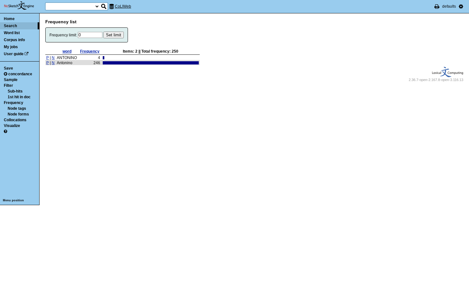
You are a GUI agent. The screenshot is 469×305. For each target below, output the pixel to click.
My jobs (11, 47)
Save (8, 68)
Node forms (18, 114)
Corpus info (14, 40)
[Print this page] (437, 6)
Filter (8, 85)
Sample (11, 80)
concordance (20, 74)
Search (10, 26)
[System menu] (461, 6)
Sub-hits (15, 91)
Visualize (12, 125)
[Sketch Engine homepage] (24, 5)
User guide (14, 54)
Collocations (15, 120)
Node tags (17, 108)
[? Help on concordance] (5, 131)
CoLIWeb (123, 6)
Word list (12, 33)
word (67, 51)
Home (9, 19)
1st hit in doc (19, 97)
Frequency (13, 102)
